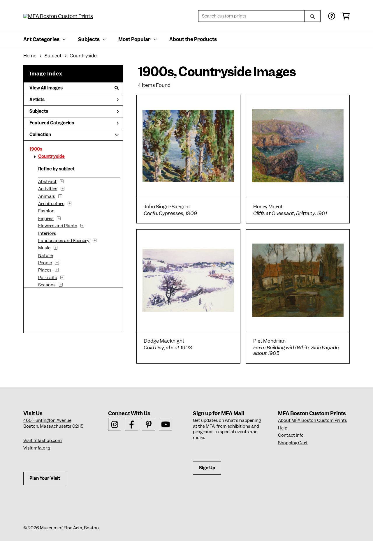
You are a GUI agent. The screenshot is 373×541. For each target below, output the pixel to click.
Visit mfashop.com (42, 440)
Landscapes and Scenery (63, 241)
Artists (37, 100)
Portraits (47, 278)
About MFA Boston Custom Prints (312, 420)
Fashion (46, 211)
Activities (47, 189)
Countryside (51, 156)
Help (282, 428)
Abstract (47, 181)
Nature (45, 255)
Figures (46, 218)
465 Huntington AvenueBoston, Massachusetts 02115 (53, 423)
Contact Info (291, 435)
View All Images (46, 88)
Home (29, 56)
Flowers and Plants (57, 226)
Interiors (47, 233)
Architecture (51, 204)
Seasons (47, 285)
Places (45, 270)
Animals (46, 196)
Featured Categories (51, 123)
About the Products (193, 39)
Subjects (38, 111)
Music (44, 248)
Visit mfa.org (36, 448)
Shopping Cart (293, 443)
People (45, 263)
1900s (35, 149)
